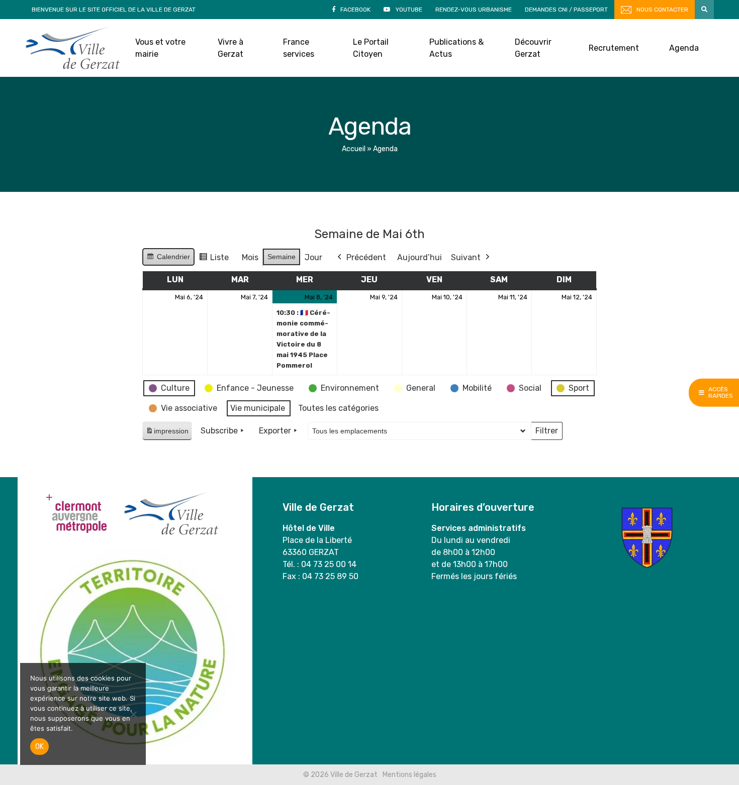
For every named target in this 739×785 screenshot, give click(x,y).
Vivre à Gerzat (230, 48)
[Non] (133, 714)
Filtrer (546, 433)
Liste (214, 260)
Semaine (281, 257)
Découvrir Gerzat (533, 48)
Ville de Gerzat (72, 48)
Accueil (353, 149)
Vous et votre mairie (160, 48)
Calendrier (168, 259)
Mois (250, 257)
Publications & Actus (456, 48)
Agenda (684, 48)
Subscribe (219, 430)
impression (167, 433)
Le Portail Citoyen (371, 48)
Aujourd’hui (419, 257)
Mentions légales (409, 774)
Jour (313, 257)
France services (298, 48)
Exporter (275, 430)
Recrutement (614, 48)
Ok (39, 746)
